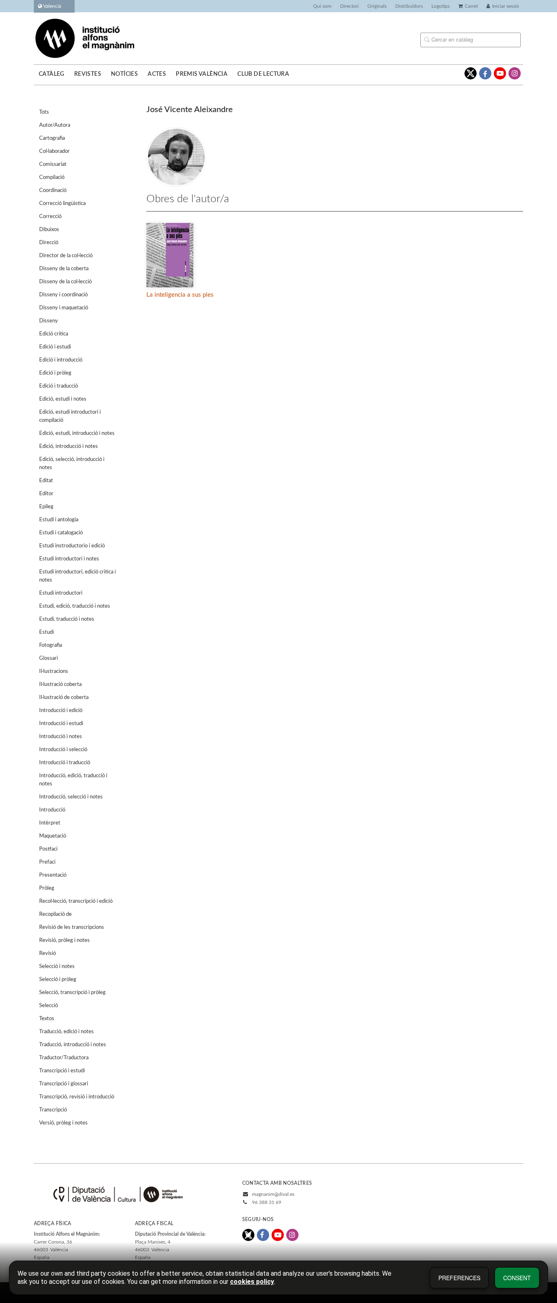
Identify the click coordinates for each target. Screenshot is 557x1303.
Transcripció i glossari (63, 1084)
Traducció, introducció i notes (72, 1044)
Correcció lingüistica (62, 203)
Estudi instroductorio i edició (72, 546)
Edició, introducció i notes (68, 446)
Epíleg (46, 506)
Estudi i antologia (58, 520)
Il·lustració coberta (60, 684)
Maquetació (52, 836)
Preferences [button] (459, 1278)
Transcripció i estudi (62, 1071)
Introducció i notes (60, 736)
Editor (46, 493)
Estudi (46, 632)
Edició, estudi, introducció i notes (77, 433)
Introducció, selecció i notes (71, 797)
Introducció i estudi (61, 723)
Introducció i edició (60, 710)
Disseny (48, 321)
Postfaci (48, 849)
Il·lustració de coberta (63, 697)
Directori (349, 6)
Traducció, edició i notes (66, 1031)
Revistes (87, 74)
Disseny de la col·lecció (65, 281)
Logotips (440, 6)
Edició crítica (53, 334)
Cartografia (52, 138)
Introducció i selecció (63, 749)
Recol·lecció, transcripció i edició (76, 901)
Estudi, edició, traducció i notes (74, 606)
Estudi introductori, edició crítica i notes (77, 576)
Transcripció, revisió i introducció (76, 1097)
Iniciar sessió (505, 6)
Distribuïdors (409, 6)
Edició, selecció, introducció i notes (71, 463)
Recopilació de (55, 914)
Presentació (52, 875)
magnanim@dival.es (273, 1194)
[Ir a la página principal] (84, 37)
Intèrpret (49, 823)
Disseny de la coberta (63, 268)
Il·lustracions (53, 671)
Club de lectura (263, 74)
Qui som (322, 6)
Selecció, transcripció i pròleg (72, 992)
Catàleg (51, 74)
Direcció (48, 242)
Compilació (51, 177)
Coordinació (52, 190)
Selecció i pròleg (57, 979)
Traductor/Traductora (63, 1057)
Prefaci (47, 862)
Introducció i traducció (64, 762)
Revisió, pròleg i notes (64, 940)
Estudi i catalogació (61, 533)
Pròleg (46, 888)
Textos (46, 1018)
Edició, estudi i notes (62, 399)
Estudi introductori (60, 593)
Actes (157, 74)
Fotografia (50, 645)
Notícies (124, 74)
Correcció (50, 216)
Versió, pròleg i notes (63, 1123)
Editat (46, 480)
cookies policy (252, 1281)
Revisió (47, 953)
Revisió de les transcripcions (71, 927)
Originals (377, 6)
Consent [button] (517, 1278)
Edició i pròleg (55, 373)
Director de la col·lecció (66, 255)
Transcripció (53, 1110)
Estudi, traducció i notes (66, 619)
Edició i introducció (60, 360)
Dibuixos (49, 229)
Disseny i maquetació (63, 308)
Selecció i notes (57, 966)
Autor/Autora (54, 125)
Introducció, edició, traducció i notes (73, 780)
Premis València (202, 74)
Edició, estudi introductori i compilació (70, 416)
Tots (44, 112)
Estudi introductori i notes (69, 559)
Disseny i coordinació (63, 295)
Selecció (48, 1005)
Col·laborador (54, 151)
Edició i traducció (58, 386)
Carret (471, 6)
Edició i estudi (55, 347)
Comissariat (52, 164)
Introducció (52, 810)
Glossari (48, 658)
